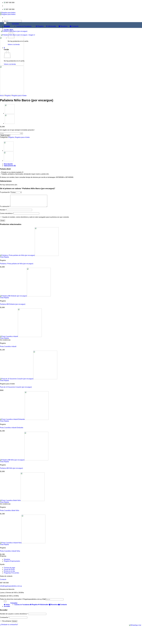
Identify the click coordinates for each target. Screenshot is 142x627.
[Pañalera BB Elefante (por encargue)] (9, 113)
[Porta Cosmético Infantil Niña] (22, 543)
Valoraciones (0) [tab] (10, 166)
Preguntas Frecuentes (11, 573)
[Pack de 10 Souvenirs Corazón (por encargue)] (28, 379)
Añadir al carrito (5, 135)
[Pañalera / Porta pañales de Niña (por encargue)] (9, 123)
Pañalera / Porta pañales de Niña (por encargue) (16, 263)
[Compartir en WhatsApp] (0, 139)
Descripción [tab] (8, 164)
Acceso (14, 621)
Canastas (15, 24)
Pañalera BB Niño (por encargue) (11, 468)
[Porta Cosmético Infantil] (21, 336)
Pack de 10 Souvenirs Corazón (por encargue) (16, 387)
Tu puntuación (5, 192)
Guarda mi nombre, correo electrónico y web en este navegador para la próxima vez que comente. (35, 217)
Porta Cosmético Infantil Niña (10, 551)
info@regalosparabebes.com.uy (11, 586)
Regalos (8, 95)
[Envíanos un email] (6, 6)
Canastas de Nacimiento (24, 26)
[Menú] (4, 17)
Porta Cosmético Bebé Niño (9, 510)
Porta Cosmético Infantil (8, 346)
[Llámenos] (8, 6)
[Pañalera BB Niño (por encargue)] (24, 460)
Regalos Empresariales (12, 561)
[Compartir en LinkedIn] (6, 139)
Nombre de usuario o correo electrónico (14, 614)
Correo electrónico (7, 213)
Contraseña (4, 617)
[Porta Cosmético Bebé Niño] (22, 500)
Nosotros (7, 559)
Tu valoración (5, 206)
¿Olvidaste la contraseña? (9, 624)
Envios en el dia (9, 571)
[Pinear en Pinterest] (5, 139)
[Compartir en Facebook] (1, 139)
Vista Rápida (4, 257)
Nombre (3, 210)
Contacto (3, 579)
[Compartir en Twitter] (2, 139)
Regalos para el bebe (19, 95)
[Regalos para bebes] (7, 13)
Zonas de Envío (9, 569)
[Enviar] (5, 601)
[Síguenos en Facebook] (4, 6)
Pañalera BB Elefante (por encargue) (12, 304)
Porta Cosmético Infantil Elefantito (11, 427)
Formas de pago (9, 567)
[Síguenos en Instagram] (5, 6)
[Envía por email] (4, 139)
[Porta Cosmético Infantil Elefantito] (24, 419)
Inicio (2, 95)
